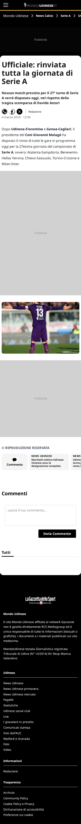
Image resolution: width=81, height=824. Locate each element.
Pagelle (8, 700)
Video (7, 750)
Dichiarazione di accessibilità (23, 809)
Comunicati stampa (16, 727)
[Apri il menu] (5, 4)
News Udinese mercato (19, 694)
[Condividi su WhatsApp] (4, 111)
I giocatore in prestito (18, 722)
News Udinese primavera (20, 689)
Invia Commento (57, 533)
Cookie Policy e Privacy (18, 804)
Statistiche (10, 705)
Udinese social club (16, 711)
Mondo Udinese (15, 15)
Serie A (66, 16)
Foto (6, 744)
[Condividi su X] (19, 111)
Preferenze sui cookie (18, 815)
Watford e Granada (16, 739)
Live (6, 716)
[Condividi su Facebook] (12, 111)
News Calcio (44, 16)
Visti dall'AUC (12, 733)
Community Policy (15, 798)
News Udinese (13, 683)
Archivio (9, 793)
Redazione (10, 771)
